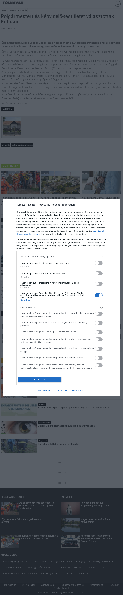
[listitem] (61, 256)
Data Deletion (44, 390)
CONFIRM (39, 380)
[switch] (99, 263)
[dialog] (61, 297)
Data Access (61, 390)
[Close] (113, 205)
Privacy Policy (78, 390)
